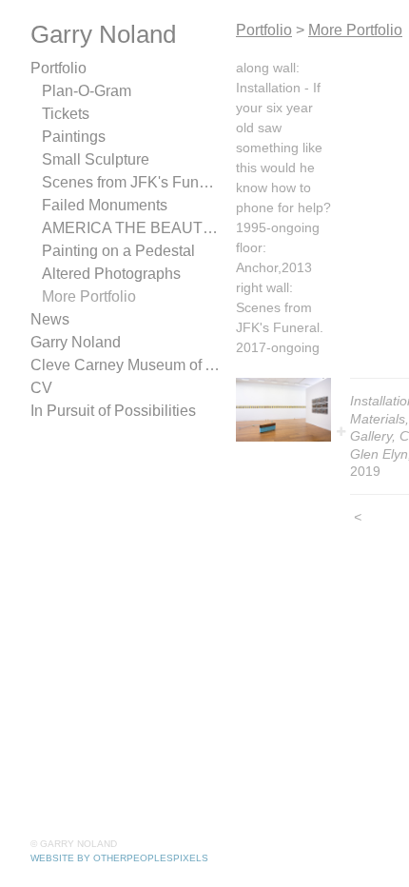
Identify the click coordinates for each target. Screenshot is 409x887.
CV (39, 388)
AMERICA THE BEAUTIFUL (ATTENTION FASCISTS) (131, 228)
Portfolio (58, 68)
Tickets (65, 114)
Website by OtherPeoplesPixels (119, 858)
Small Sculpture (91, 159)
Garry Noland (73, 342)
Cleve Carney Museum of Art (120, 365)
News (48, 319)
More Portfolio (89, 297)
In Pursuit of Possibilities (109, 411)
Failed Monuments (100, 205)
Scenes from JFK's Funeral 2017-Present (131, 182)
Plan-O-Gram (84, 91)
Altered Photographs (108, 274)
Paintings (71, 137)
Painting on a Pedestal (113, 251)
